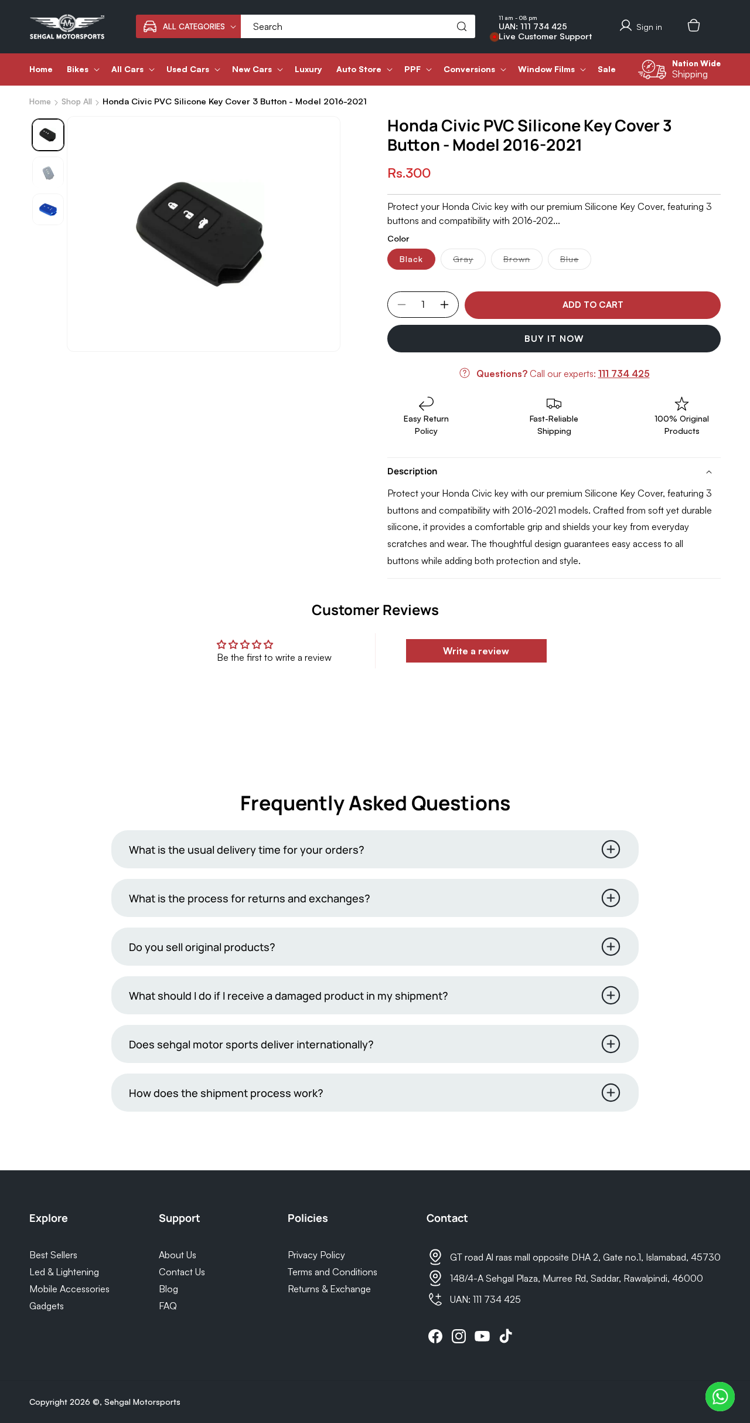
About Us (177, 1254)
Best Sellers (53, 1254)
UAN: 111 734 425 (533, 26)
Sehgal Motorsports (142, 1402)
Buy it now (554, 338)
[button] (188, 26)
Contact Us (182, 1271)
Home (40, 101)
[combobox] (358, 26)
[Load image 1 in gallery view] (48, 135)
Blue (575, 261)
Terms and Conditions (332, 1271)
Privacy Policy (316, 1254)
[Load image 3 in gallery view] (48, 210)
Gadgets (46, 1305)
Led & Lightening (64, 1271)
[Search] (462, 26)
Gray (469, 261)
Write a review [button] (476, 651)
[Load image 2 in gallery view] (48, 172)
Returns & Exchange (329, 1288)
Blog (168, 1288)
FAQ (168, 1305)
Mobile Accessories (69, 1288)
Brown (523, 261)
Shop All (77, 101)
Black (411, 259)
